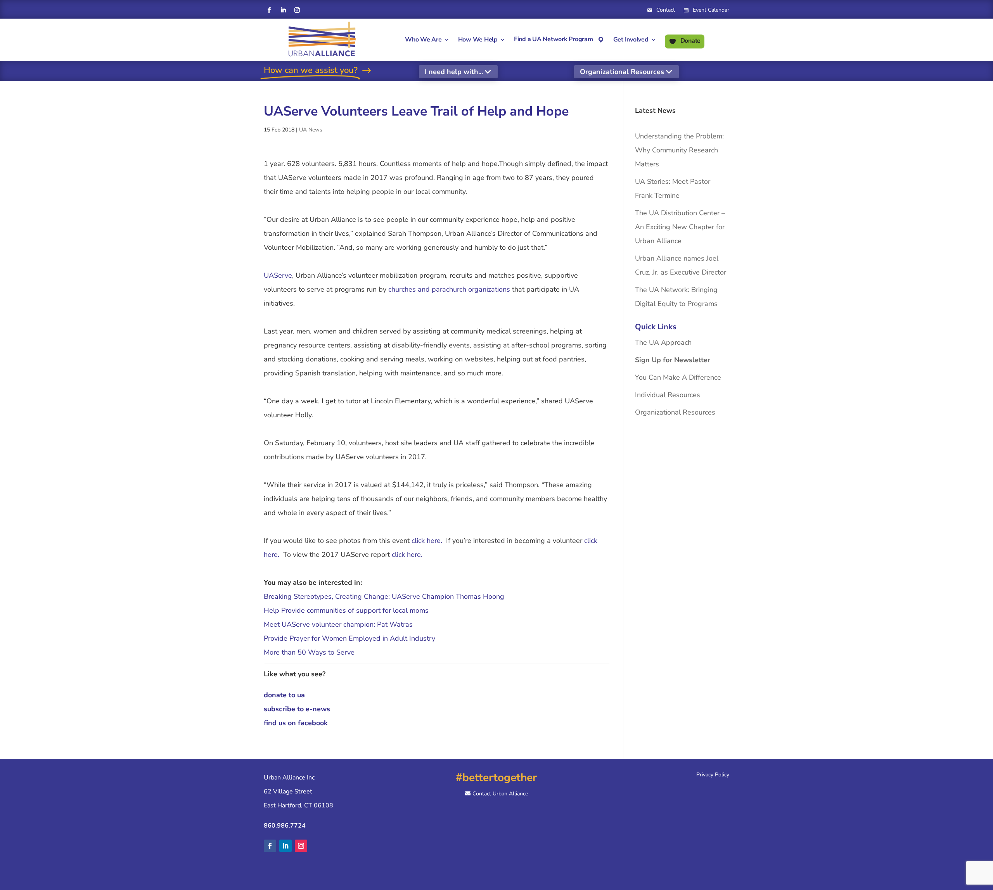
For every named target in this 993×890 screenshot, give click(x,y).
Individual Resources (667, 394)
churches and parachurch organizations (449, 289)
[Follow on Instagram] (297, 10)
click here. (427, 540)
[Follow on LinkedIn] (283, 10)
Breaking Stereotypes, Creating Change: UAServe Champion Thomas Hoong (384, 596)
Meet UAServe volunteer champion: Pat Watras (338, 624)
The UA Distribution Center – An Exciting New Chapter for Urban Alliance (680, 226)
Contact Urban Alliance (500, 793)
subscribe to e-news (297, 709)
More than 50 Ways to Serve (309, 652)
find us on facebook (296, 723)
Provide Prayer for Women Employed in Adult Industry (349, 638)
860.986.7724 (285, 825)
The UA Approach (663, 342)
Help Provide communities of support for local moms (346, 610)
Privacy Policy (712, 774)
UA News (310, 129)
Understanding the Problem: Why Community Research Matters (679, 150)
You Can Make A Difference (678, 377)
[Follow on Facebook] (269, 10)
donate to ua (284, 695)
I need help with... (454, 71)
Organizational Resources (622, 71)
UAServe (278, 275)
